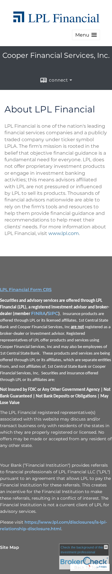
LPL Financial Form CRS (26, 289)
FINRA (38, 313)
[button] (86, 35)
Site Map (9, 547)
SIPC (52, 313)
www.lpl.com (63, 233)
